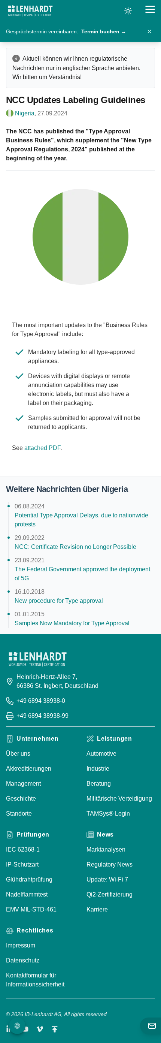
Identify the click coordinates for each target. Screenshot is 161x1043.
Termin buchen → (103, 31)
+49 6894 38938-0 (40, 701)
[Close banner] (149, 31)
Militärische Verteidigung (119, 798)
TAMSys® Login (108, 813)
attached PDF (42, 448)
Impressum (20, 945)
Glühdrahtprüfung (29, 879)
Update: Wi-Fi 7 (107, 879)
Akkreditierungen (28, 768)
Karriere (97, 909)
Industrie (97, 768)
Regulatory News (109, 864)
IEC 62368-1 (23, 849)
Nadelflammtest (27, 894)
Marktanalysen (105, 849)
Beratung (98, 783)
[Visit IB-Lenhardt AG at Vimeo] (39, 1029)
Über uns (18, 753)
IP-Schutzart (22, 864)
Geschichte (21, 798)
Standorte (19, 813)
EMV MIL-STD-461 (31, 909)
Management (23, 783)
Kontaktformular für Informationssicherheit (35, 980)
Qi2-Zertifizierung (109, 894)
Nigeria (24, 113)
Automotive (101, 753)
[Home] (30, 10)
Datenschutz (22, 960)
